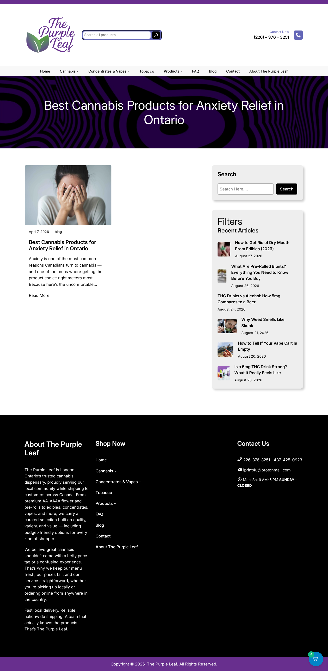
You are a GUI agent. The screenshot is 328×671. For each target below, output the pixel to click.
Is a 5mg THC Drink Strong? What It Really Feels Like (260, 369)
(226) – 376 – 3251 (271, 37)
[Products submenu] (181, 71)
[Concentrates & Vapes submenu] (129, 71)
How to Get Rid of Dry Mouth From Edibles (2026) (262, 245)
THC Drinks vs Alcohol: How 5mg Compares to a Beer (249, 298)
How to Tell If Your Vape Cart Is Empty (267, 346)
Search (286, 189)
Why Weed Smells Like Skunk (263, 322)
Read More (39, 295)
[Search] (156, 35)
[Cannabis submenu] (78, 71)
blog (58, 232)
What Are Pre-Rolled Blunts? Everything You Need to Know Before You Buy (259, 272)
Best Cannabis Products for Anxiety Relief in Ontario (62, 245)
